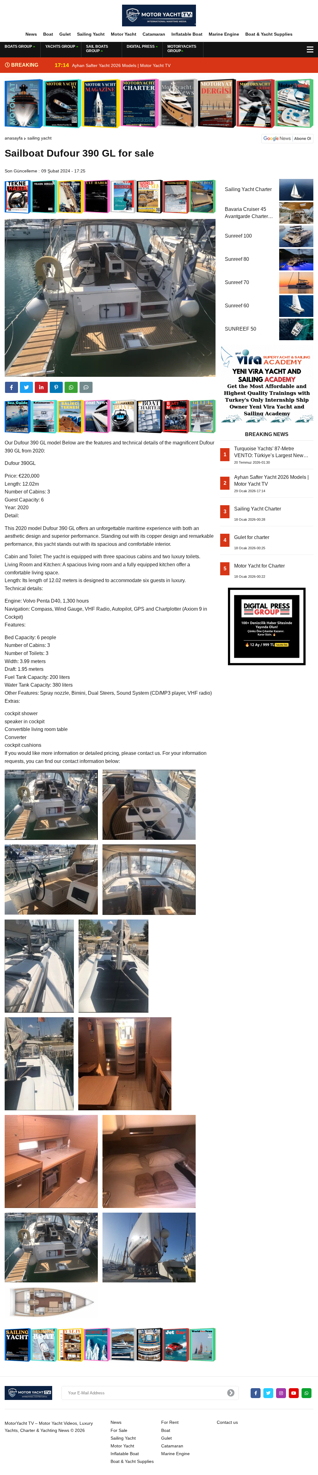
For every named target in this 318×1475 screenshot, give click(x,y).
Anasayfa (14, 138)
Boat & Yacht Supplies (269, 34)
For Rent (170, 1422)
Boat (48, 34)
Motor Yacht (123, 34)
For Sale (119, 1430)
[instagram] (281, 1393)
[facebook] (11, 387)
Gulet (65, 34)
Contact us (227, 1422)
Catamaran (154, 34)
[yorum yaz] (86, 387)
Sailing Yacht (91, 34)
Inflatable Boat (186, 34)
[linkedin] (41, 387)
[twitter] (26, 387)
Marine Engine (224, 34)
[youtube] (294, 1393)
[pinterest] (56, 387)
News (31, 34)
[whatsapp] (306, 1393)
